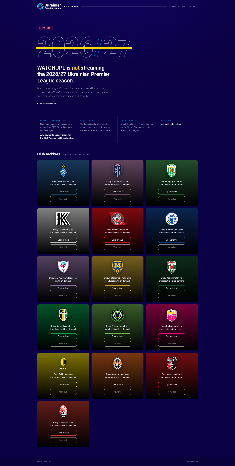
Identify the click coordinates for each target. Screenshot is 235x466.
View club (63, 199)
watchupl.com (192, 461)
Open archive (63, 192)
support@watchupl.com (171, 124)
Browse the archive (48, 103)
